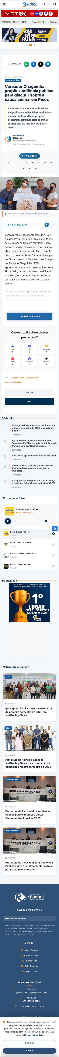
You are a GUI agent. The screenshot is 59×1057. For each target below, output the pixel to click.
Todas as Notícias (18, 77)
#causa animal (32, 378)
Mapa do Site (31, 971)
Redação (17, 138)
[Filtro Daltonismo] (23, 168)
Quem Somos (31, 950)
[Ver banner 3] (30, 45)
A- (8, 163)
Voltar (29, 392)
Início (7, 77)
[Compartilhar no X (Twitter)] (40, 64)
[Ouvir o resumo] (46, 225)
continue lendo (29, 316)
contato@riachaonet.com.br (25, 141)
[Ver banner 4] (34, 45)
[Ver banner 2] (27, 45)
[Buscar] (55, 4)
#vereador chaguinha (13, 382)
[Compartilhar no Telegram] (48, 64)
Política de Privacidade (32, 1035)
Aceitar (29, 1051)
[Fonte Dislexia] (38, 162)
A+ (20, 163)
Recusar (29, 1043)
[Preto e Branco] (32, 162)
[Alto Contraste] (26, 162)
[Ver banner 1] (25, 45)
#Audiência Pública (18, 378)
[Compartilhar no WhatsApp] (26, 64)
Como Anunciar (31, 955)
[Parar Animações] (35, 168)
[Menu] (4, 4)
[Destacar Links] (44, 162)
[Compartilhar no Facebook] (33, 64)
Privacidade (31, 961)
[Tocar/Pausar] (8, 521)
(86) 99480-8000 (39, 992)
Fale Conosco (31, 966)
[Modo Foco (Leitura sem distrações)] (50, 162)
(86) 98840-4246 (23, 992)
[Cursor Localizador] (29, 168)
